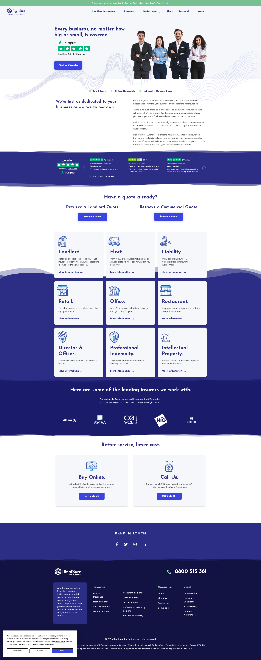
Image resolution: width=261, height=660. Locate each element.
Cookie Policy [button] (60, 642)
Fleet (170, 12)
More (201, 12)
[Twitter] (126, 544)
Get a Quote (91, 496)
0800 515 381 (169, 496)
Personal (184, 12)
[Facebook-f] (117, 544)
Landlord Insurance (103, 12)
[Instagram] (135, 544)
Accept (62, 651)
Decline (40, 651)
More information (68, 272)
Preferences (17, 651)
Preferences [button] (49, 644)
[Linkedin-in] (144, 544)
